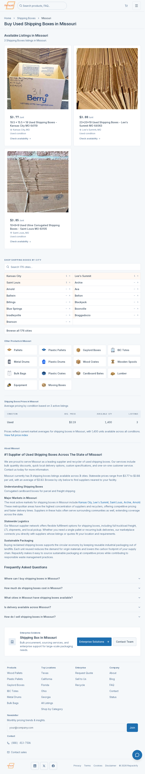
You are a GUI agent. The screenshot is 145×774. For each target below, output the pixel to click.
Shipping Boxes (26, 18)
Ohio (43, 688)
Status (111, 694)
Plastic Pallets (15, 676)
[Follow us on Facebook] (52, 763)
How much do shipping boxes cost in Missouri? (33, 585)
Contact (112, 688)
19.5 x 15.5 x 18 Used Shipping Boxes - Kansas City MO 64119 (33, 124)
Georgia (45, 694)
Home (7, 18)
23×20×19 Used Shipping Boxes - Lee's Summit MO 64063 (103, 124)
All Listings (46, 700)
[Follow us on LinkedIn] (33, 763)
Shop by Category (51, 706)
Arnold (8, 503)
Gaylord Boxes (15, 682)
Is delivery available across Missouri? (27, 604)
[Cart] (126, 6)
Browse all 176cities (19, 327)
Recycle (79, 682)
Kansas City (85, 499)
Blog (110, 676)
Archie (127, 499)
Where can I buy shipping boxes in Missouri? (32, 575)
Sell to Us (79, 676)
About (111, 670)
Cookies (95, 763)
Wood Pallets (14, 670)
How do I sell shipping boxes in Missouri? (30, 614)
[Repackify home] (9, 5)
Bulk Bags (13, 700)
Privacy (75, 763)
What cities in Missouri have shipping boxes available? (38, 594)
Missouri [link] (46, 18)
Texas (44, 670)
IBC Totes (12, 688)
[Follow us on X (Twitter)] (43, 763)
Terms (84, 763)
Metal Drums (14, 694)
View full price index (29, 432)
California (45, 676)
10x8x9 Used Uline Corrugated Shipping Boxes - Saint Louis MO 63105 (35, 227)
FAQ (110, 682)
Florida (44, 682)
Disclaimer (108, 763)
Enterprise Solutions (89, 638)
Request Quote (83, 670)
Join (129, 724)
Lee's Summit (101, 499)
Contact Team (122, 638)
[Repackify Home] (10, 763)
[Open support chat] (137, 755)
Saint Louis (116, 499)
